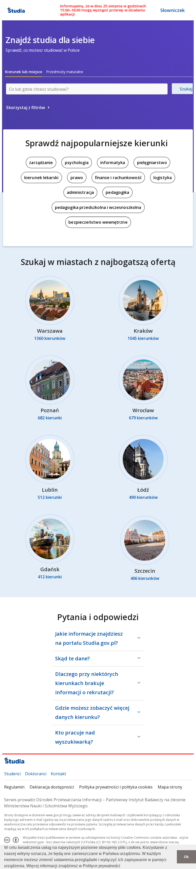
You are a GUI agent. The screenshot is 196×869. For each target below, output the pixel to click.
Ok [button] (186, 857)
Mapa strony (170, 787)
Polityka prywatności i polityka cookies (116, 787)
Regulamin (14, 787)
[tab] (23, 72)
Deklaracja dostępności (52, 787)
